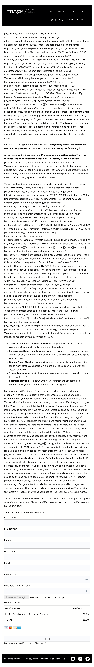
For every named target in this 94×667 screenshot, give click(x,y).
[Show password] (86, 579)
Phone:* (8, 540)
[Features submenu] (77, 11)
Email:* (7, 563)
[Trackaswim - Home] (26, 11)
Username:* (10, 551)
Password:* (10, 574)
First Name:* (10, 517)
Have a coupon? (12, 602)
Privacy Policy (32, 659)
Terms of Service (46, 659)
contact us (37, 417)
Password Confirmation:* (17, 585)
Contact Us (60, 659)
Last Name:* (10, 529)
